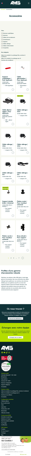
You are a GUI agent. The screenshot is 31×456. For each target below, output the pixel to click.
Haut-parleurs (4, 379)
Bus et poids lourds (5, 403)
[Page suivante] (23, 258)
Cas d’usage (4, 423)
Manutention (4, 410)
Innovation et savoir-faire (6, 417)
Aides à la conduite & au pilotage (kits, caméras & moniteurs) (13, 55)
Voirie (2, 405)
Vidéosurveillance (5, 401)
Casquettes (6, 47)
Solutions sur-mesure (6, 419)
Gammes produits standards (7, 421)
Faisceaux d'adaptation (6, 382)
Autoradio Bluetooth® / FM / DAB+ (9, 375)
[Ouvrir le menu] (29, 3)
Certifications (4, 424)
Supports (5, 41)
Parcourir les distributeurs (15, 318)
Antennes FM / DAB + (6, 380)
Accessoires (3, 386)
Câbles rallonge (7, 43)
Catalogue (3, 433)
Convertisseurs (6, 39)
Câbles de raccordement (9, 37)
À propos (3, 429)
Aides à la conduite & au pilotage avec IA (11, 58)
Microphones (4, 377)
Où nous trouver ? (5, 431)
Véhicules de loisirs (5, 412)
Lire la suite (8, 76)
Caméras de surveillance (7, 60)
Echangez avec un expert (15, 337)
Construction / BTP (5, 408)
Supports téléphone (5, 384)
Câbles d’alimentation (8, 45)
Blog (2, 435)
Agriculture (3, 407)
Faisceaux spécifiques (8, 33)
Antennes (5, 35)
